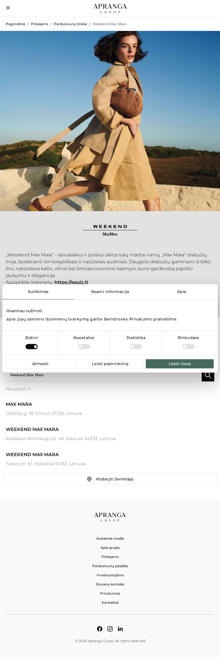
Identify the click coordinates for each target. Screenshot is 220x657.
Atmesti (40, 364)
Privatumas (110, 593)
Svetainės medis (110, 538)
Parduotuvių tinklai (70, 24)
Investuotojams (110, 575)
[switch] (84, 346)
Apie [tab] (181, 291)
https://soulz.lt (71, 282)
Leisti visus (180, 364)
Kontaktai (110, 602)
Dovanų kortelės (110, 584)
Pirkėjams (39, 24)
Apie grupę (110, 547)
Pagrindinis (15, 24)
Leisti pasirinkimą (110, 364)
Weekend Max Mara (109, 24)
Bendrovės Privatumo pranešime (140, 319)
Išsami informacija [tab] (110, 291)
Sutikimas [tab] (38, 291)
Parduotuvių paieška (110, 566)
